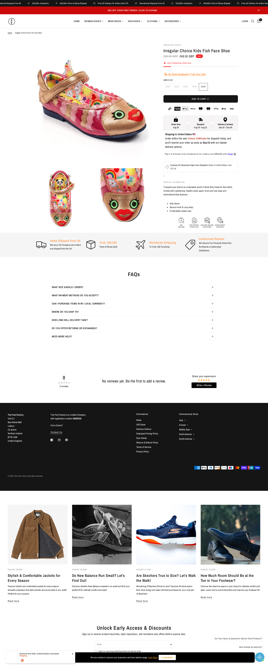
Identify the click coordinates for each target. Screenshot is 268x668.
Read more (13, 601)
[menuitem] (76, 21)
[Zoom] (148, 50)
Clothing (152, 21)
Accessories (172, 21)
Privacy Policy (142, 451)
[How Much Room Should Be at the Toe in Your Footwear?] (230, 534)
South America (185, 438)
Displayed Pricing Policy (147, 433)
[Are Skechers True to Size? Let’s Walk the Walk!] (166, 534)
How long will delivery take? (70, 320)
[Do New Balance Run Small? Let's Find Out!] (102, 534)
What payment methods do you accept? (75, 295)
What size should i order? (67, 287)
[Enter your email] (170, 644)
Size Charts (141, 438)
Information (142, 414)
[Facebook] (54, 440)
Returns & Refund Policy (147, 442)
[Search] (253, 21)
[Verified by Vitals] (22, 660)
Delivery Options (143, 429)
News (138, 420)
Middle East (184, 429)
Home (77, 21)
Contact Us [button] (56, 432)
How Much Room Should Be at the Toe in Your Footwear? (227, 578)
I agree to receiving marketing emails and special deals (119, 651)
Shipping (23, 656)
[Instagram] (61, 440)
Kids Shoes (134, 21)
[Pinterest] (68, 440)
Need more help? (62, 336)
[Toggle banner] (259, 10)
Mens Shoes (114, 21)
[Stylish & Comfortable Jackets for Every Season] (37, 534)
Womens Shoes (92, 21)
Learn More (152, 657)
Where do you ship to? (65, 311)
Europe (182, 424)
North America (185, 434)
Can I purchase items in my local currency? (78, 303)
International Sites (188, 414)
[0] (258, 21)
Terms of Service (143, 447)
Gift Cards (140, 424)
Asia (181, 420)
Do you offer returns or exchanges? (74, 328)
